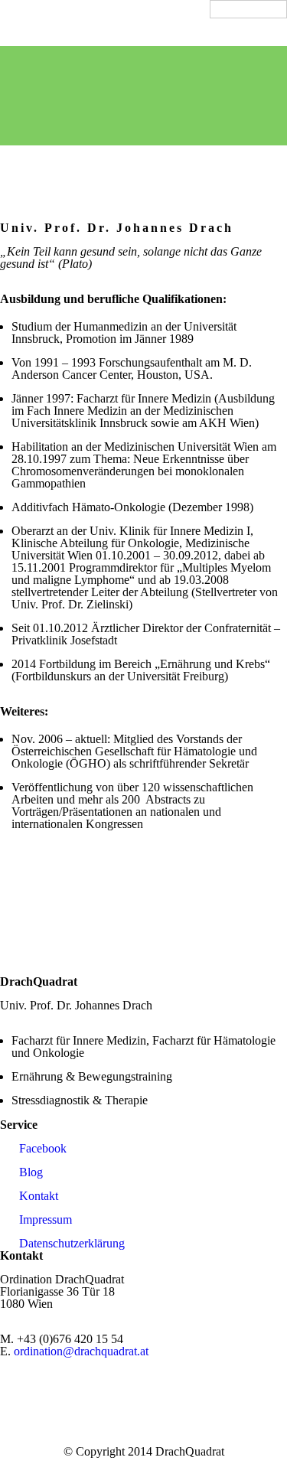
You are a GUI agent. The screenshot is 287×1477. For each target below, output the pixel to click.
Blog (31, 1172)
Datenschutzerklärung (72, 1243)
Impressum (45, 1219)
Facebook (43, 1148)
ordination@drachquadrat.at (81, 1351)
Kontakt (38, 1195)
